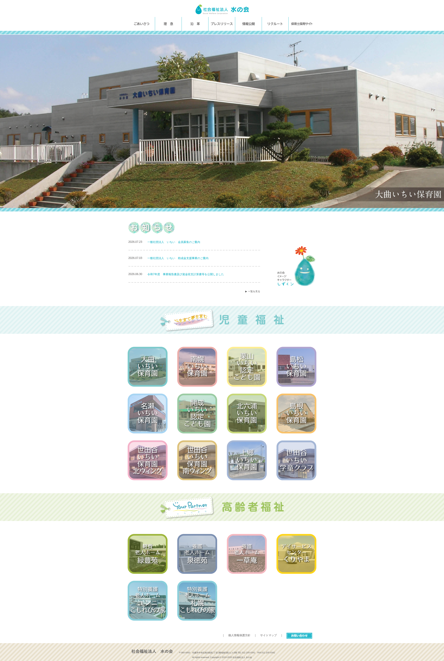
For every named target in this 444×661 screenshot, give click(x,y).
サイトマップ (268, 635)
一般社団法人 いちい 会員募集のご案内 (173, 242)
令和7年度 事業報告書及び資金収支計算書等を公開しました (185, 274)
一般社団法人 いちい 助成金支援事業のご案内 (177, 258)
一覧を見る (254, 291)
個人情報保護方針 (239, 635)
